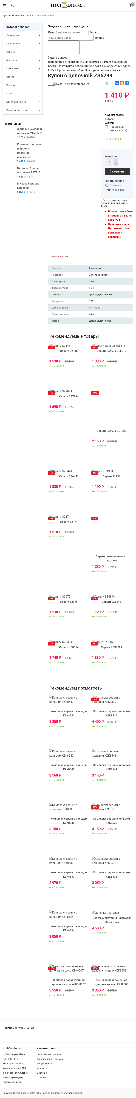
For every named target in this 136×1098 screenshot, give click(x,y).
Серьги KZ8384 (69, 647)
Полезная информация (49, 1054)
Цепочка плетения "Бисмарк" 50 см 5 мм (111, 920)
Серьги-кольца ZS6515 (111, 351)
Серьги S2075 (69, 601)
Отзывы (41, 1077)
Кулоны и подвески (16, 110)
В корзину (117, 171)
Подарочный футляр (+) (118, 129)
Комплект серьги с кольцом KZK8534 (69, 928)
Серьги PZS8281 (111, 647)
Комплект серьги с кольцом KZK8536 (111, 821)
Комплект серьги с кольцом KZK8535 (111, 874)
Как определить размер (50, 1059)
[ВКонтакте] (117, 83)
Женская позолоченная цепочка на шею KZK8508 (111, 982)
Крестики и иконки (16, 101)
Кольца (10, 93)
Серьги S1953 (111, 476)
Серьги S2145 (69, 351)
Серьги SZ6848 (111, 601)
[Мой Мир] (127, 83)
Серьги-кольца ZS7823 (111, 431)
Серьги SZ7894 (69, 396)
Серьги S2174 (69, 521)
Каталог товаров (17, 27)
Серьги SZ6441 (69, 476)
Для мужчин (12, 35)
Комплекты (12, 68)
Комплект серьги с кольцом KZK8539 (111, 713)
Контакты (42, 1068)
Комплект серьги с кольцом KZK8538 (69, 821)
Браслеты (11, 60)
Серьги (10, 77)
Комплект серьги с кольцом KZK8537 (69, 874)
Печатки (10, 85)
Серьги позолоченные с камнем (111, 558)
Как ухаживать (45, 1063)
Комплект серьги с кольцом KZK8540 (69, 767)
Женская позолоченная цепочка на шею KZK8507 (69, 982)
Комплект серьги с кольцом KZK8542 (69, 713)
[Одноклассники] (122, 83)
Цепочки (11, 52)
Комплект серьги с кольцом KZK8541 (111, 767)
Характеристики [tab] (59, 256)
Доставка (42, 1072)
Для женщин (13, 43)
